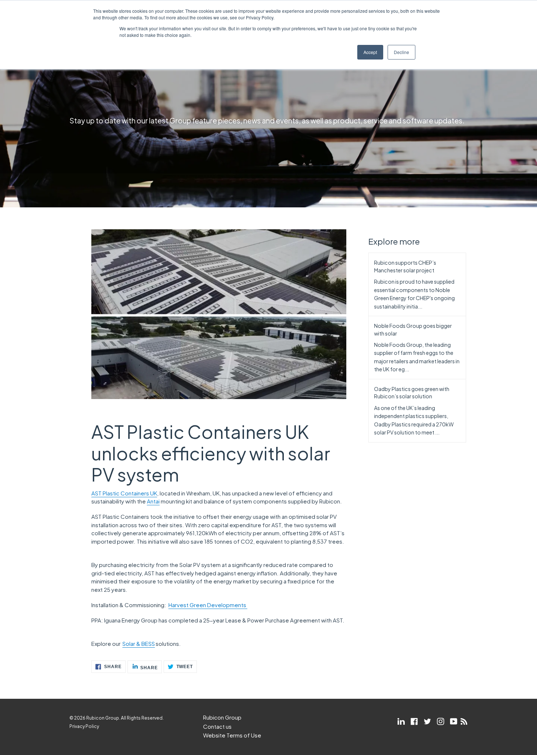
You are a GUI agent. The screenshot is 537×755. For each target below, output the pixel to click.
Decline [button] (401, 52)
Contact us (217, 726)
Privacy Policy (84, 726)
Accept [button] (370, 52)
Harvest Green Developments (207, 604)
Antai (153, 501)
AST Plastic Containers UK (124, 493)
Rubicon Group (222, 717)
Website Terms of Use (232, 735)
